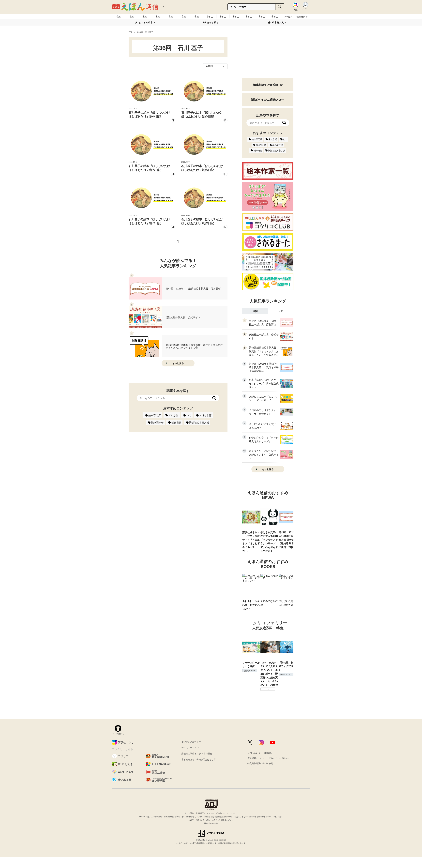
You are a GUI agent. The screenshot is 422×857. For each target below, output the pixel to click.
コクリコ (268, 689)
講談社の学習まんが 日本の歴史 (196, 753)
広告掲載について (256, 758)
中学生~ (288, 16)
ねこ (188, 415)
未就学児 (174, 415)
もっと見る (178, 363)
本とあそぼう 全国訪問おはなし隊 (198, 759)
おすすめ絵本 (146, 22)
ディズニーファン (190, 747)
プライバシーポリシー (278, 758)
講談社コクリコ (249, 671)
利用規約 (268, 753)
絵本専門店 (154, 415)
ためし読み (213, 22)
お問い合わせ (253, 753)
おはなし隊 (205, 415)
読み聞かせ (157, 422)
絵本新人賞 (278, 22)
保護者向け (302, 16)
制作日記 (176, 422)
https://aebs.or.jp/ (211, 823)
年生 (210, 16)
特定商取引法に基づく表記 (260, 763)
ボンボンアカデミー (191, 741)
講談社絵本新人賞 (199, 422)
